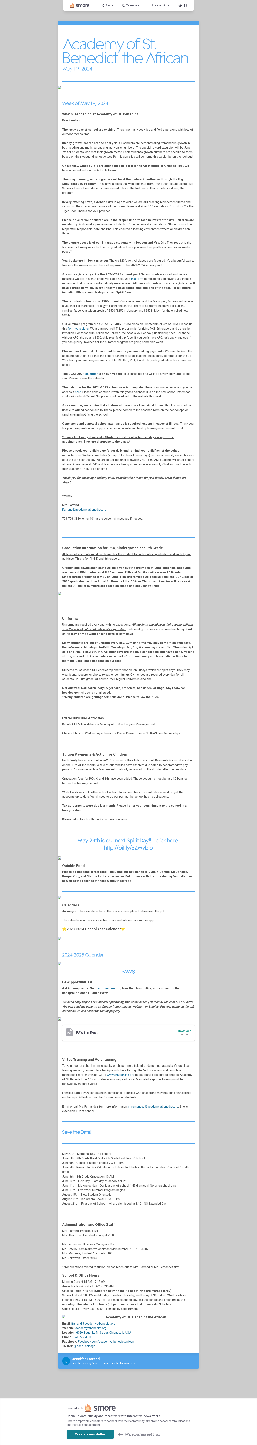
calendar (91, 374)
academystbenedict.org (90, 1328)
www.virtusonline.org (120, 1075)
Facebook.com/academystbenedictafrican (106, 1341)
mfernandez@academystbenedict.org (153, 1106)
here (78, 392)
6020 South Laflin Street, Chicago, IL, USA (103, 1332)
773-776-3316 (82, 1337)
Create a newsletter (90, 1434)
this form (137, 279)
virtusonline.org (109, 988)
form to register (78, 328)
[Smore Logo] (80, 5)
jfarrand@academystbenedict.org (84, 509)
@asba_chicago (84, 1346)
